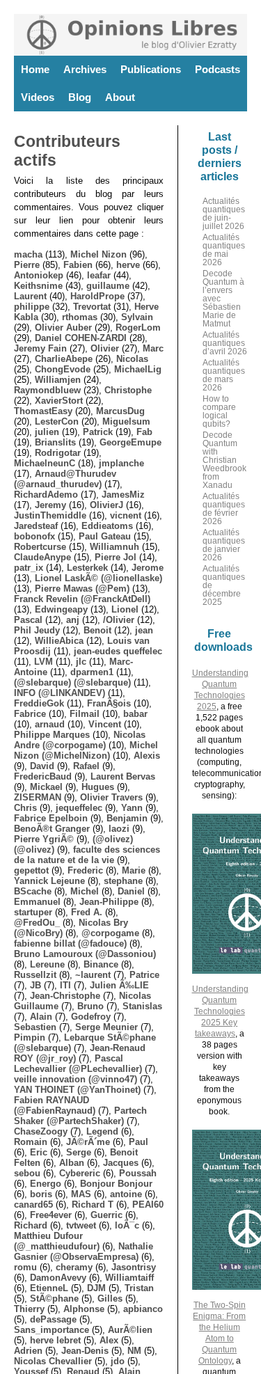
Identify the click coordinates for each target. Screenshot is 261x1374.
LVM (43, 661)
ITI (65, 985)
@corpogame (110, 933)
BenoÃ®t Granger (52, 828)
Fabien (78, 265)
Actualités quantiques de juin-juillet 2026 (224, 213)
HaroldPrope (97, 296)
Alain (41, 1016)
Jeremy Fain (40, 348)
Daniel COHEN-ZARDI (81, 338)
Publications (150, 69)
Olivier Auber (63, 327)
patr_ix (28, 567)
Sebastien (35, 1027)
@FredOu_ (37, 922)
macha (28, 254)
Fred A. (86, 912)
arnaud (50, 724)
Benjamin (127, 818)
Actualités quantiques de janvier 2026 (224, 545)
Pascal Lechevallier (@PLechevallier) (78, 1063)
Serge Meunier (106, 1027)
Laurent (30, 296)
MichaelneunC (44, 463)
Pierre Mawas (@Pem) (82, 588)
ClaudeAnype (42, 557)
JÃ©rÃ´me (88, 1142)
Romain (30, 1142)
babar (135, 714)
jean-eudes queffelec (118, 651)
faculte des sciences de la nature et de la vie (87, 854)
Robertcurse (40, 547)
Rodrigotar (58, 453)
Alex (109, 1340)
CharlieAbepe (64, 359)
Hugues (97, 787)
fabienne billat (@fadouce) (70, 943)
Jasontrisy (133, 1267)
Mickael (46, 787)
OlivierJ (106, 505)
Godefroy (91, 1016)
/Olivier (118, 620)
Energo (45, 1183)
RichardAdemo (46, 494)
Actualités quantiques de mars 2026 (224, 375)
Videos (37, 97)
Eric (38, 1152)
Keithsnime (38, 286)
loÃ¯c (127, 1225)
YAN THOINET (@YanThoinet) (77, 1089)
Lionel (125, 609)
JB (35, 985)
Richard (30, 1225)
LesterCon (57, 421)
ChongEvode (62, 369)
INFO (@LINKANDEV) (59, 693)
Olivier (104, 348)
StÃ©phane (54, 1298)
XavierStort (59, 400)
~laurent (93, 975)
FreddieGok (39, 703)
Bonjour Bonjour (116, 1183)
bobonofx (34, 536)
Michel (84, 891)
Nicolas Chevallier (53, 1361)
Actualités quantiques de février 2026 (224, 509)
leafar (99, 275)
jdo (118, 1361)
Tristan (139, 1288)
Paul (138, 1142)
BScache (33, 891)
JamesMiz (123, 494)
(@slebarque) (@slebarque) (72, 682)
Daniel (131, 891)
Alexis (147, 755)
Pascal (28, 620)
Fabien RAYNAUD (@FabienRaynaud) (54, 1105)
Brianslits (55, 442)
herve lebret (55, 1340)
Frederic (85, 870)
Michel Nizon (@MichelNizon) (86, 750)
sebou (27, 1173)
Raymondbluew (47, 390)
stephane (123, 881)
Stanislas (142, 1006)
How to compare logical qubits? (219, 411)
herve (128, 265)
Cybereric (79, 1173)
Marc (153, 348)
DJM (96, 1288)
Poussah (138, 1173)
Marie (133, 870)
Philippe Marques (52, 734)
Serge (78, 1152)
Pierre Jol (115, 557)
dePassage (53, 1319)
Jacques (121, 1163)
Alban (71, 1163)
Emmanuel (37, 902)
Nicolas (132, 359)
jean (144, 630)
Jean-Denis (85, 1350)
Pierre (27, 265)
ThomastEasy (43, 411)
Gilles (109, 1298)
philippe (31, 306)
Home (35, 69)
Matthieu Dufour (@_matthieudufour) (57, 1241)
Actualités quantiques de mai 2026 (224, 250)
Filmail (85, 714)
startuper (33, 912)
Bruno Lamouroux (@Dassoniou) (85, 954)
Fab (144, 432)
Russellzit (35, 975)
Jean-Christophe (65, 995)
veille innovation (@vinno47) (75, 1079)
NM (134, 1350)
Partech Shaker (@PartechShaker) (80, 1115)
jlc (81, 661)
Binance (101, 964)
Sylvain (137, 317)
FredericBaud (43, 776)
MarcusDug (120, 411)
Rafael (86, 766)
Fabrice (30, 714)
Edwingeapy (61, 609)
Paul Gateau (105, 536)
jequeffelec (79, 808)
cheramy (74, 1267)
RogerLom (138, 327)
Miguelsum (126, 421)
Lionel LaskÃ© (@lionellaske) (98, 578)
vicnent (125, 515)
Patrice (144, 975)
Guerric (106, 1215)
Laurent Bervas (122, 776)
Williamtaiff (129, 1277)
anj (72, 620)
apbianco (143, 1309)
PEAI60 (148, 1204)
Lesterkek (87, 567)
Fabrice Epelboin (51, 818)
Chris (25, 808)
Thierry (29, 1309)
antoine (126, 1194)
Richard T (92, 1204)
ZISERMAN (37, 797)
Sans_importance (51, 1330)
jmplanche (121, 463)
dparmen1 (91, 672)
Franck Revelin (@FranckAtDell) (82, 599)
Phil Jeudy (37, 630)
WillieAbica (59, 640)
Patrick (98, 432)
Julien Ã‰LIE (119, 985)
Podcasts (217, 69)
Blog (79, 97)
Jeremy (50, 505)
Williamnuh (114, 547)
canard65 (33, 1204)
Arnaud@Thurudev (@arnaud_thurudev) (65, 478)
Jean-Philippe (109, 902)
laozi (119, 828)
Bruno (90, 1006)
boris (41, 1194)
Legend (102, 1131)
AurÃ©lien (130, 1330)
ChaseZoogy (41, 1131)
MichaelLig (137, 369)
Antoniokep (38, 275)
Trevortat (92, 306)
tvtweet (81, 1225)
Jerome (148, 567)
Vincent (104, 724)
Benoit (97, 630)
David (42, 766)
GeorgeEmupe (130, 442)
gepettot (31, 870)
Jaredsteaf (36, 526)
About (120, 97)
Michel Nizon (98, 254)
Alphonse (83, 1309)
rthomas (79, 317)
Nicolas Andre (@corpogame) (79, 739)
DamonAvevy (58, 1277)
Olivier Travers (111, 797)
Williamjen (58, 379)
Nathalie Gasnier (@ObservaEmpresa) (83, 1251)
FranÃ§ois (109, 703)
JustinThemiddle (50, 515)
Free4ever (51, 1215)
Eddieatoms (107, 526)
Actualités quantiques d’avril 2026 (225, 343)
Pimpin (29, 1037)
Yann (132, 808)
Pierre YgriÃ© (44, 839)
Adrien (28, 1350)
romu (25, 1267)
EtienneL (49, 1288)
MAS (81, 1194)
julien (47, 432)
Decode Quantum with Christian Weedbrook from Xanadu (224, 460)
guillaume (107, 286)
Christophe (128, 390)
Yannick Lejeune (49, 881)
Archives (84, 69)
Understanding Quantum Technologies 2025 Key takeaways (220, 1011)
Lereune (47, 964)
